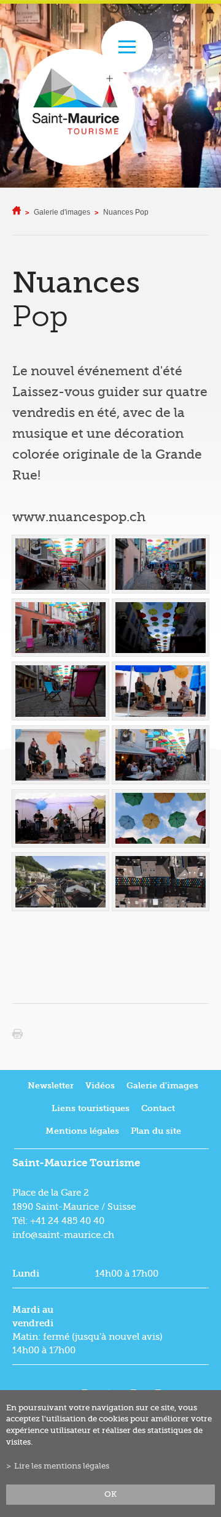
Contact (158, 1108)
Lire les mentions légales (61, 1466)
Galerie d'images (62, 212)
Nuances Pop (126, 212)
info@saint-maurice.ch (63, 1234)
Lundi (25, 1273)
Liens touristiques (91, 1108)
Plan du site (156, 1131)
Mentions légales (82, 1131)
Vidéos (100, 1085)
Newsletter (51, 1085)
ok (110, 1494)
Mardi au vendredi (32, 1316)
